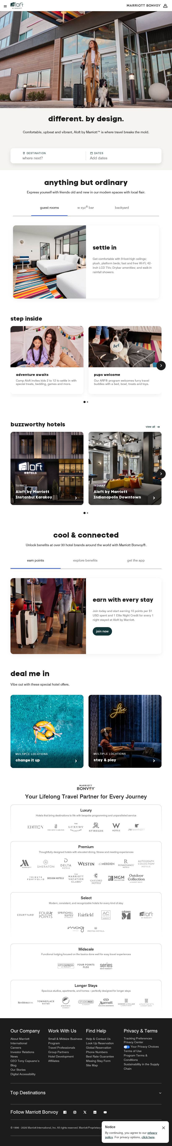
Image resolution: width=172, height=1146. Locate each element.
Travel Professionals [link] (61, 1047)
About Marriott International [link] (19, 1041)
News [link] (14, 1056)
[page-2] (87, 402)
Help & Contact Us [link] (98, 1038)
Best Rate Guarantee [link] (100, 1056)
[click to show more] (161, 365)
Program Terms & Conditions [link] (135, 1057)
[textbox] (48, 158)
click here (148, 1137)
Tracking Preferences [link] (138, 1038)
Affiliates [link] (53, 1061)
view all (150, 426)
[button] (113, 156)
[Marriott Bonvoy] (144, 5)
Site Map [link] (92, 1065)
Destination (36, 153)
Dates (99, 153)
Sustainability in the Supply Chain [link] (141, 1066)
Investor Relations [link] (22, 1052)
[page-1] (84, 402)
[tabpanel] (86, 155)
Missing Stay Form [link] (98, 1061)
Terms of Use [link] (133, 1051)
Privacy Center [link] (133, 1042)
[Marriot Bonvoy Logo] (86, 787)
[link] (46, 360)
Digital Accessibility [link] (22, 1074)
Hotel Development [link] (61, 1056)
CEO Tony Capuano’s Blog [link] (24, 1063)
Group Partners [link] (58, 1052)
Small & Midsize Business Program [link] (65, 1041)
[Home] (18, 9)
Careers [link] (15, 1047)
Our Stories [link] (18, 1069)
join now (102, 631)
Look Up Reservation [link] (100, 1043)
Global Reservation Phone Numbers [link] (98, 1050)
